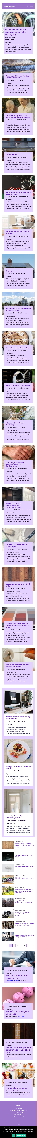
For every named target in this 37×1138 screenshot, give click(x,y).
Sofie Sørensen (22, 549)
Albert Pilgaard (20, 588)
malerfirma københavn (12, 552)
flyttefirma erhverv (11, 513)
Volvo (7, 391)
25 (25, 945)
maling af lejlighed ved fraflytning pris (17, 633)
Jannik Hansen (23, 196)
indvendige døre (10, 823)
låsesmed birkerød (11, 672)
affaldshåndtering (11, 430)
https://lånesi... (21, 1016)
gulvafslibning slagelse (13, 591)
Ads (18, 1124)
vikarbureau (9, 724)
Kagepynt (9, 774)
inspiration (8, 43)
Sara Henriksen (20, 630)
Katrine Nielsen (10, 40)
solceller (8, 276)
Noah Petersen (22, 970)
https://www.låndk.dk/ (12, 980)
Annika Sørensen (21, 120)
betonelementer (10, 316)
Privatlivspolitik (21, 1135)
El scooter (9, 472)
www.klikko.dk (20, 1117)
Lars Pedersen (22, 157)
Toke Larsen (19, 80)
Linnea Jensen (23, 236)
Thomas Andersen (25, 510)
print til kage (9, 353)
